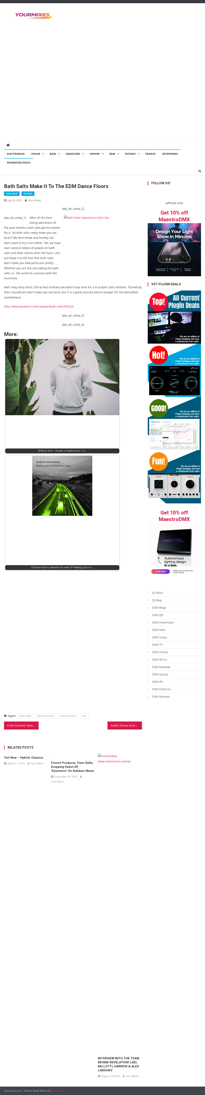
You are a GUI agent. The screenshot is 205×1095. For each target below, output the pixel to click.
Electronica (16, 154)
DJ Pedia (157, 593)
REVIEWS (27, 193)
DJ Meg (157, 600)
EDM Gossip (160, 674)
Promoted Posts (18, 162)
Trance (150, 154)
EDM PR (157, 682)
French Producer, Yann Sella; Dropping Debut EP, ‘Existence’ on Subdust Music (72, 767)
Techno (130, 154)
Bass (53, 154)
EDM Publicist (161, 689)
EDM (112, 154)
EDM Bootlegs (161, 667)
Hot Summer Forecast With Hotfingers (23, 725)
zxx (84, 716)
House (35, 154)
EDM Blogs (159, 607)
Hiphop (95, 154)
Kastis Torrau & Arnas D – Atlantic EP (126, 725)
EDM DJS (158, 615)
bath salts (25, 716)
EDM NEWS (12, 193)
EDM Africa (159, 659)
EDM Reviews (161, 696)
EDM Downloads (163, 622)
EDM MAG (159, 630)
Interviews (170, 154)
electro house (45, 716)
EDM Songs (159, 637)
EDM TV (157, 645)
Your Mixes (34, 200)
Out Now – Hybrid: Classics (23, 757)
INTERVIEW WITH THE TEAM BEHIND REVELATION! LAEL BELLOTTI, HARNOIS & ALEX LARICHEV (118, 1064)
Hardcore (73, 154)
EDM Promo (160, 652)
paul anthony (68, 716)
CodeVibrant (58, 1090)
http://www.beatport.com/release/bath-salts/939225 (39, 306)
